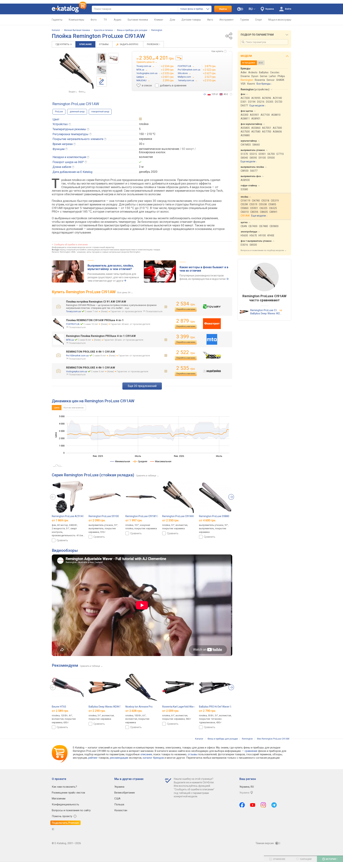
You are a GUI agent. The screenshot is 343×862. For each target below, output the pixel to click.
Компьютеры (76, 19)
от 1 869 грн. (60, 520)
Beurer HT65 (59, 706)
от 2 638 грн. (133, 711)
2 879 (185, 321)
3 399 (185, 337)
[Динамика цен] (178, 58)
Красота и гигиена (103, 30)
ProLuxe (59, 111)
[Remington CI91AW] (101, 58)
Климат (158, 19)
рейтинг (93, 757)
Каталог (56, 30)
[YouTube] (252, 805)
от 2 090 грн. (97, 520)
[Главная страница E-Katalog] (69, 9)
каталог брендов (153, 757)
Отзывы (104, 44)
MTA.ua (70, 339)
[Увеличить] (76, 71)
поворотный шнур (100, 111)
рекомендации (119, 757)
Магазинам (58, 798)
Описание (85, 44)
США (117, 798)
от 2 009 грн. (170, 711)
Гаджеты (57, 19)
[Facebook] (242, 805)
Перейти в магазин (185, 309)
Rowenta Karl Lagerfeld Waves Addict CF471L (187, 706)
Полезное (153, 44)
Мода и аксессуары (279, 19)
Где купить (64, 44)
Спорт (258, 19)
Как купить (217, 51)
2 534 (185, 304)
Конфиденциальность (65, 804)
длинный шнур (77, 111)
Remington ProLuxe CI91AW (178, 516)
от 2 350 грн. (170, 520)
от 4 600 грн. (207, 520)
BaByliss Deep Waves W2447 (105, 706)
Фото (94, 19)
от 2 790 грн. (207, 711)
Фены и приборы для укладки (132, 30)
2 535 (185, 368)
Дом (172, 19)
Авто (210, 19)
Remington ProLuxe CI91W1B (141, 516)
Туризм (244, 19)
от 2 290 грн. (97, 711)
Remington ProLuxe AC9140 (68, 516)
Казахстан (120, 810)
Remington (156, 30)
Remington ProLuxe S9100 (104, 516)
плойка (143, 124)
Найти (223, 9)
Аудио (117, 19)
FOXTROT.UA (72, 324)
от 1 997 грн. (133, 520)
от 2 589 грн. (60, 711)
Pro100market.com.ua (77, 355)
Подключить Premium (65, 822)
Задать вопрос (129, 44)
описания (146, 754)
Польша (119, 804)
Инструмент (227, 19)
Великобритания (124, 792)
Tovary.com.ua (73, 311)
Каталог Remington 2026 (63, 252)
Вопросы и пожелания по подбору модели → (263, 250)
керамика (145, 139)
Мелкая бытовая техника (77, 30)
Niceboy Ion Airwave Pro (139, 706)
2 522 (185, 352)
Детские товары (191, 19)
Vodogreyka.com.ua (76, 371)
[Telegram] (274, 805)
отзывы (192, 754)
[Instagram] (263, 805)
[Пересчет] (205, 94)
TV (105, 19)
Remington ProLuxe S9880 (214, 516)
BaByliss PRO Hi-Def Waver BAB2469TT (221, 706)
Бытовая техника (138, 19)
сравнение (251, 751)
